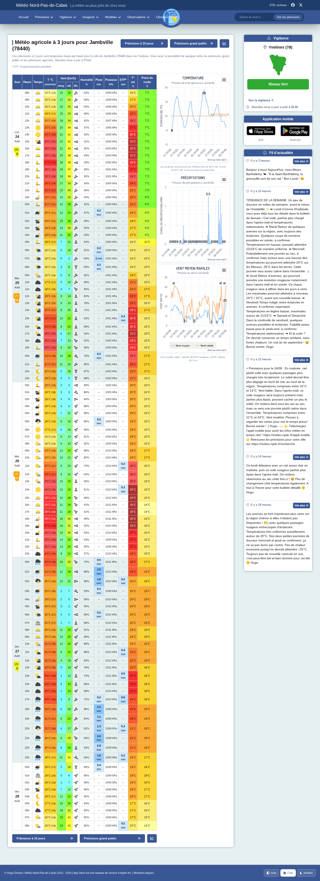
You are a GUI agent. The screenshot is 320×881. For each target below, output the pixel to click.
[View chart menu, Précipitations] (224, 180)
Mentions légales (144, 872)
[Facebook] (293, 5)
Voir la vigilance (259, 100)
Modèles (111, 17)
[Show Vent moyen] (180, 345)
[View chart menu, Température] (224, 80)
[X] (301, 5)
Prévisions (42, 17)
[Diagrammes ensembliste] (224, 43)
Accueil (24, 17)
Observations (136, 17)
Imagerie (89, 17)
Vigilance (66, 17)
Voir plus (300, 161)
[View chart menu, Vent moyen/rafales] (224, 270)
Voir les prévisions (288, 17)
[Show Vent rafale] (205, 345)
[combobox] (269, 17)
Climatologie (164, 17)
